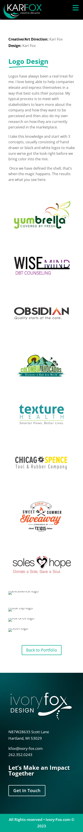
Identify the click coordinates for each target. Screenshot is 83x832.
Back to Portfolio (41, 650)
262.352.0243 (20, 754)
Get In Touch (27, 790)
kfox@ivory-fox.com (25, 748)
